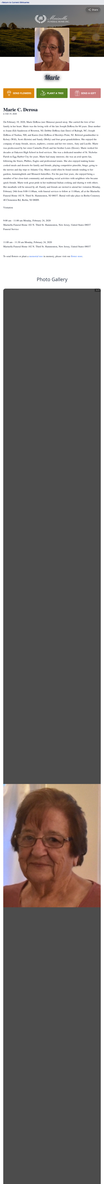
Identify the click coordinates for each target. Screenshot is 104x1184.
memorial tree (36, 256)
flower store (76, 256)
